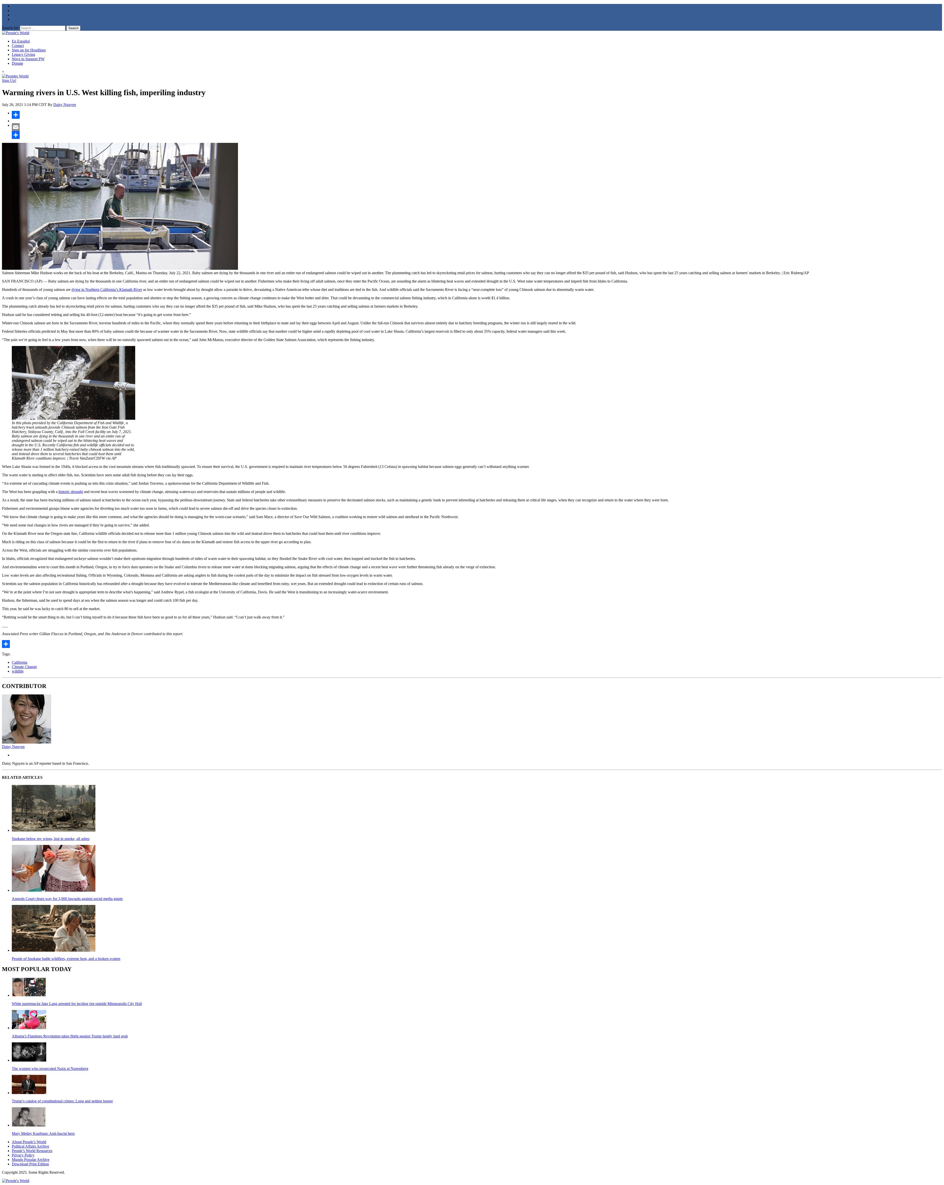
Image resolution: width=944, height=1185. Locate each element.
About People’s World (29, 1142)
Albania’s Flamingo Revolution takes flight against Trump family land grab (70, 1036)
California (19, 662)
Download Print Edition (30, 1164)
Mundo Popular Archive (30, 1159)
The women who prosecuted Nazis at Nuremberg (50, 1068)
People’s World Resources (32, 1151)
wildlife (18, 671)
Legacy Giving (23, 54)
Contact (18, 46)
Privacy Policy (23, 1155)
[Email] (477, 127)
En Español (21, 41)
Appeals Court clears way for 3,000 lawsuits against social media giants (67, 899)
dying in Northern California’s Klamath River (107, 289)
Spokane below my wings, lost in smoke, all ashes (50, 839)
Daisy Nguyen (64, 105)
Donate (17, 63)
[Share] (477, 115)
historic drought (71, 492)
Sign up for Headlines (29, 50)
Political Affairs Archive (30, 1146)
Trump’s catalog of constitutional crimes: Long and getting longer (62, 1101)
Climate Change (24, 667)
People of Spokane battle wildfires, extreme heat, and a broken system (66, 959)
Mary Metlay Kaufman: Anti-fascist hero (43, 1133)
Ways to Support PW (28, 59)
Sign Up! (9, 80)
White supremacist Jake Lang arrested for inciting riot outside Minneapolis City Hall (77, 1004)
